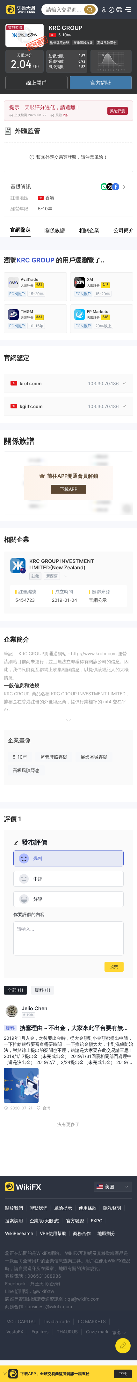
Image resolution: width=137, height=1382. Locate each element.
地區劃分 (106, 1233)
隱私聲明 (112, 1208)
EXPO (97, 1220)
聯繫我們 (38, 1208)
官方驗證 (75, 1220)
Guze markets (100, 1331)
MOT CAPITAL (21, 1321)
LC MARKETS (92, 1321)
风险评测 (117, 110)
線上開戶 (36, 83)
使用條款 (88, 1208)
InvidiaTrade (57, 1321)
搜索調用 (14, 1220)
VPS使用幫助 (53, 1233)
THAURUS (67, 1331)
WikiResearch (19, 1233)
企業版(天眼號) (45, 1220)
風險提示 (63, 1208)
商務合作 (82, 1233)
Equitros (40, 1331)
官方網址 (100, 83)
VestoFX (14, 1331)
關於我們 (14, 1208)
